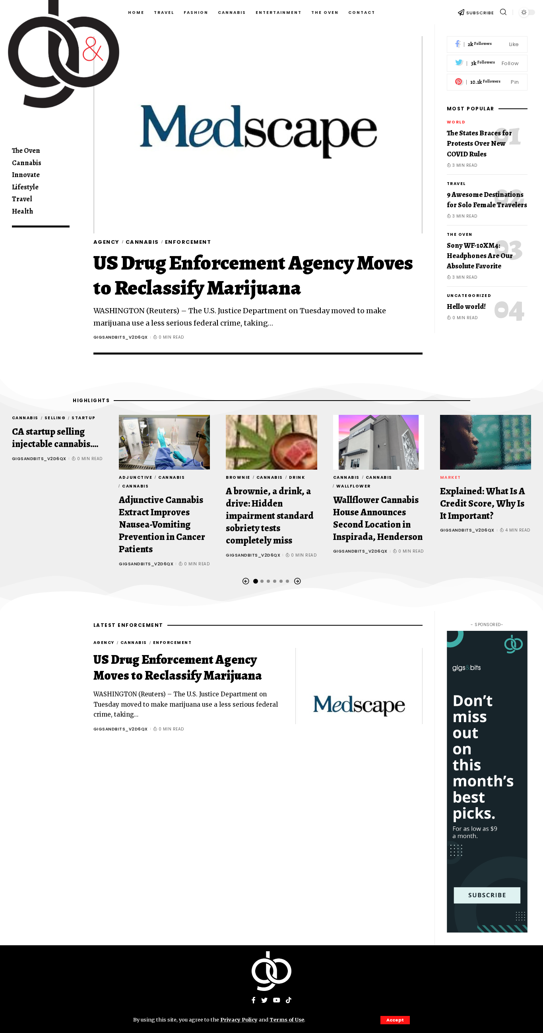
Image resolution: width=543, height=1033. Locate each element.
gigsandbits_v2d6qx (120, 337)
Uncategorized (469, 296)
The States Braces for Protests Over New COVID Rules (479, 144)
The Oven (460, 234)
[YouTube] (276, 1000)
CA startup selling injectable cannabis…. (55, 437)
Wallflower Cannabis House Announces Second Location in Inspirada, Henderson (378, 518)
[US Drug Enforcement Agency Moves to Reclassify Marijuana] (258, 134)
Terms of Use (287, 1019)
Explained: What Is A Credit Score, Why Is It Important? (482, 503)
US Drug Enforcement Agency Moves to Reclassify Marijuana (253, 275)
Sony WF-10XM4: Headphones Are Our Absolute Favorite (480, 256)
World (456, 122)
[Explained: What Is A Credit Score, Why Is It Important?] (485, 442)
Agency (106, 242)
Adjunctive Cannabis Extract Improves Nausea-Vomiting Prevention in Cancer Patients (162, 524)
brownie (238, 477)
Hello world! (466, 306)
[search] (503, 12)
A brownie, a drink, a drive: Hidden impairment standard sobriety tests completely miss (270, 516)
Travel (456, 184)
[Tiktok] (288, 1000)
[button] (245, 581)
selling (55, 418)
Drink (297, 477)
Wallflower (353, 486)
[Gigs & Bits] (271, 971)
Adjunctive (135, 477)
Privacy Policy (239, 1019)
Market (450, 477)
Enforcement (188, 242)
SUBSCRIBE (480, 13)
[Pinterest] (487, 82)
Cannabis (142, 242)
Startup (84, 418)
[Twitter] (487, 63)
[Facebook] (487, 44)
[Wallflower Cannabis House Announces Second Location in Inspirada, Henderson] (378, 442)
